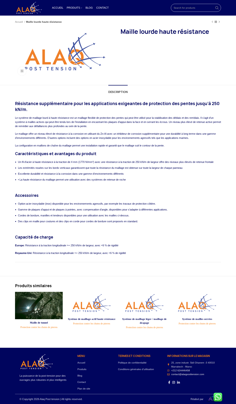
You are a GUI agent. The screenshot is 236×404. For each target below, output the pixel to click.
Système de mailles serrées (197, 319)
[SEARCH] (217, 8)
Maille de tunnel (39, 322)
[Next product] (219, 22)
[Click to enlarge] (22, 71)
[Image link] (37, 361)
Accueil (19, 21)
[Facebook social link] (169, 382)
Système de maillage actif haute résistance (91, 319)
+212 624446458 (180, 370)
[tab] (118, 90)
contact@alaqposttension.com (187, 374)
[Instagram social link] (173, 382)
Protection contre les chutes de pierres (38, 327)
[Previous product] (212, 22)
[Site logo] (29, 7)
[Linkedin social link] (178, 382)
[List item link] (97, 363)
